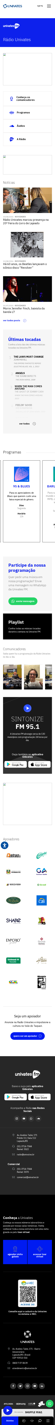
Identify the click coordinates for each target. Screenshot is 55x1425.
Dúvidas (10, 1421)
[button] (10, 77)
